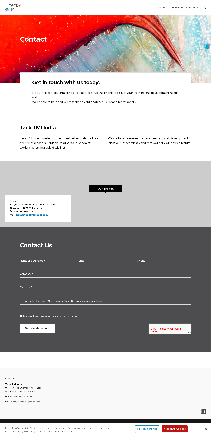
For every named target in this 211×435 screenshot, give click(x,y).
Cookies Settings (147, 428)
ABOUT (162, 7)
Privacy (74, 316)
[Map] (105, 194)
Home (23, 67)
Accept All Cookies (175, 428)
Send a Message (36, 328)
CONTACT (192, 7)
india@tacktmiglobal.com (32, 214)
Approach (176, 7)
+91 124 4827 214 (22, 396)
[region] (105, 429)
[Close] (205, 429)
